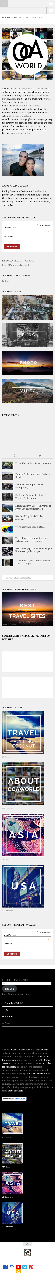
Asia (33, 95)
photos (21, 88)
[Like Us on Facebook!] (5, 1267)
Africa (13, 98)
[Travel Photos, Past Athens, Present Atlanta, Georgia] (7, 562)
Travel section (39, 191)
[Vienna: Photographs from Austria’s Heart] (7, 476)
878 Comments (8, 808)
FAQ (6, 1009)
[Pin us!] (31, 1267)
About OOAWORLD (14, 1003)
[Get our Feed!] (18, 1271)
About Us (9, 1016)
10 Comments (7, 757)
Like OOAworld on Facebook (18, 260)
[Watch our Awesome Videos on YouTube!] (18, 1267)
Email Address (27, 228)
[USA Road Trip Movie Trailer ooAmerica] (7, 518)
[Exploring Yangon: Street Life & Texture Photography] (7, 497)
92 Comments (7, 910)
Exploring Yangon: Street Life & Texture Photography (31, 496)
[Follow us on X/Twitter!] (24, 1267)
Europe (5, 98)
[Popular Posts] (40, 456)
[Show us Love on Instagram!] (12, 1267)
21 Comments (7, 859)
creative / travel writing (37, 88)
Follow (5, 281)
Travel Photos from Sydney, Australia (33, 463)
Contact (8, 1023)
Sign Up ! (9, 988)
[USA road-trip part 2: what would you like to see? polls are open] (7, 551)
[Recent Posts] (15, 456)
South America (44, 95)
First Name (9, 236)
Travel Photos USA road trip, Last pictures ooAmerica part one (31, 539)
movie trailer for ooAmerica (26, 105)
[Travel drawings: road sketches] (7, 529)
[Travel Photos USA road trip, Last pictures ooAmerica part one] (7, 540)
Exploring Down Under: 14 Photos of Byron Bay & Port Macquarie (33, 507)
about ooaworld (21, 133)
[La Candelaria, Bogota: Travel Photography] (7, 486)
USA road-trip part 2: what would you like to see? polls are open (33, 550)
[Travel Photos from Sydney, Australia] (7, 465)
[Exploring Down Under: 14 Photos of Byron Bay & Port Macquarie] (7, 508)
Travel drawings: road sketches (30, 526)
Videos (14, 88)
